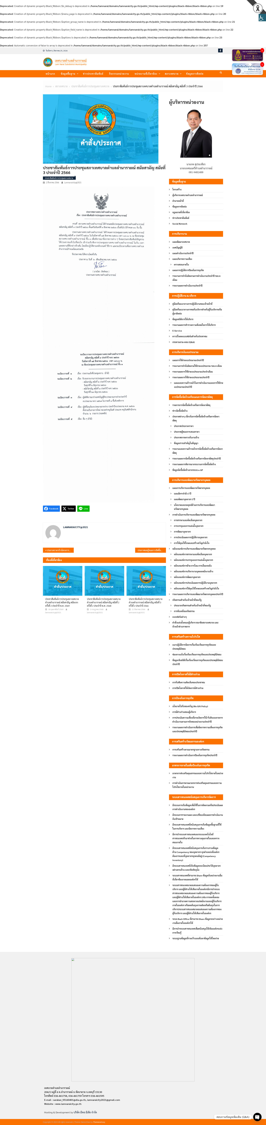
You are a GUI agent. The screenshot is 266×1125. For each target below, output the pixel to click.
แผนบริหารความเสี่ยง (182, 259)
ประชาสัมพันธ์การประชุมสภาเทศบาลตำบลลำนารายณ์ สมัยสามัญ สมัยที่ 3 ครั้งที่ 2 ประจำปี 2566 (145, 602)
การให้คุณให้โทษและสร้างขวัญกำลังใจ (191, 543)
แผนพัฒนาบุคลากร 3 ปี (184, 499)
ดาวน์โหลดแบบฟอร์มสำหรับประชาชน (189, 336)
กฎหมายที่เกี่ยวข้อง (181, 212)
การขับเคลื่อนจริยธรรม (184, 611)
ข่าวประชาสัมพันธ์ (93, 73)
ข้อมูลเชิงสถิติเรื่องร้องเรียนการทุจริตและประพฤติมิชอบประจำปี (197, 662)
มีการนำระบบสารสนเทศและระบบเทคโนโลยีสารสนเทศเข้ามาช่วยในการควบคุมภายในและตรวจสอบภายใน (195, 838)
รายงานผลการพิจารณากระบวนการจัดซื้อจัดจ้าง (194, 464)
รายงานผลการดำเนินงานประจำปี (187, 285)
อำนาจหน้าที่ (178, 200)
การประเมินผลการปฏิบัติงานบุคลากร (190, 537)
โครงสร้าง (176, 189)
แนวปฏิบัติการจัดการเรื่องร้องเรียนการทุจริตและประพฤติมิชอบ (194, 646)
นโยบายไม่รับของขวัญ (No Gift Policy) (190, 706)
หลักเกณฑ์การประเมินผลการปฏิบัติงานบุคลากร (195, 582)
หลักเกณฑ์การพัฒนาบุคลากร (187, 577)
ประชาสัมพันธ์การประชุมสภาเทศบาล (59, 178)
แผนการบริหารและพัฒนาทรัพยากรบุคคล (191, 488)
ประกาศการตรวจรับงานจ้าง (186, 437)
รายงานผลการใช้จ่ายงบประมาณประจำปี (190, 377)
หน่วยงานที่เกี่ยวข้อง (146, 73)
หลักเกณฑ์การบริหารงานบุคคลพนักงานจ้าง (193, 571)
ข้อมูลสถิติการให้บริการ (182, 319)
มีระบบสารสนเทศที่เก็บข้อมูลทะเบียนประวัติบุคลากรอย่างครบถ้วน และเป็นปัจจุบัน (196, 867)
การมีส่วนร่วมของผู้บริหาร (184, 712)
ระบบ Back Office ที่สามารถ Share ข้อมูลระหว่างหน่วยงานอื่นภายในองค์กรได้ (197, 921)
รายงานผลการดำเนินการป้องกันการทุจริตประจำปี (194, 755)
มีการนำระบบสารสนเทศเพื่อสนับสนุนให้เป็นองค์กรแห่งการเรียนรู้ (197, 930)
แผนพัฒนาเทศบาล (181, 241)
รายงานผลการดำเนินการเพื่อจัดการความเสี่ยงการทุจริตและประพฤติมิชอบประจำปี (197, 729)
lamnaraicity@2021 (72, 182)
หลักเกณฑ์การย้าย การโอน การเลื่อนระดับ (193, 565)
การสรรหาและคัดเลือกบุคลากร (188, 520)
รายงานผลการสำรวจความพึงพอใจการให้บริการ (194, 325)
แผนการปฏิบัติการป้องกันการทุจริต (188, 270)
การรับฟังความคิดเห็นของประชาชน (188, 682)
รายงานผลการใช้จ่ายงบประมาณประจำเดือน (192, 371)
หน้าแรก (50, 73)
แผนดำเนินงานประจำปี (182, 253)
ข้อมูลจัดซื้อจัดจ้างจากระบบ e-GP (187, 470)
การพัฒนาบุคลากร (182, 531)
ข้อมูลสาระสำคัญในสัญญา (186, 443)
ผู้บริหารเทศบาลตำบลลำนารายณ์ (187, 195)
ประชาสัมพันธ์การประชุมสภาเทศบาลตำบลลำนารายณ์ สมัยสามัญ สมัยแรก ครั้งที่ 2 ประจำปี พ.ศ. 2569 (62, 602)
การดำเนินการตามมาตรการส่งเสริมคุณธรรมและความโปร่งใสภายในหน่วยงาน (197, 785)
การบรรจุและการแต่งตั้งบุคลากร (188, 526)
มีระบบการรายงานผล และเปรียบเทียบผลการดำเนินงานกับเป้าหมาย (197, 817)
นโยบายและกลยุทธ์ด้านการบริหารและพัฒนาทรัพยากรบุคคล (194, 507)
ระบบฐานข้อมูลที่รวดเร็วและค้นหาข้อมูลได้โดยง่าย (195, 938)
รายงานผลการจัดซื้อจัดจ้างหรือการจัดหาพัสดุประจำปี (196, 458)
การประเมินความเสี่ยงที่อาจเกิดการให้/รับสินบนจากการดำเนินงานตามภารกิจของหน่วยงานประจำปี (197, 719)
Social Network (179, 223)
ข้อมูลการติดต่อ (195, 73)
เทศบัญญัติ (177, 247)
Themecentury (99, 1122)
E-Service (177, 330)
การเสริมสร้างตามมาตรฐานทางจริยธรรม (191, 749)
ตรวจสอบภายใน (181, 264)
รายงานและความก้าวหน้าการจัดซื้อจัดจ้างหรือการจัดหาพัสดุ (197, 450)
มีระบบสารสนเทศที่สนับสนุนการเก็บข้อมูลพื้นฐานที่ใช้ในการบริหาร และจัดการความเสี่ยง (196, 826)
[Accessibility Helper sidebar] (262, 17)
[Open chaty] (257, 1117)
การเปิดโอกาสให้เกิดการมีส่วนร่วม (187, 688)
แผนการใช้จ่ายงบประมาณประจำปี (188, 360)
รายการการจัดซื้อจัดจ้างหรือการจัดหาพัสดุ (191, 405)
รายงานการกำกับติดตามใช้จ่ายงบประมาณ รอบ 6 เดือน (197, 366)
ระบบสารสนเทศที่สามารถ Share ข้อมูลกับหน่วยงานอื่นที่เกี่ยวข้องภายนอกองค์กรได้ (197, 877)
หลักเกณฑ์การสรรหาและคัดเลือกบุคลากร (193, 554)
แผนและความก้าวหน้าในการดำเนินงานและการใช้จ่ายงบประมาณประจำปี (198, 384)
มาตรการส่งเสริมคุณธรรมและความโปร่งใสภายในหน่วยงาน (197, 775)
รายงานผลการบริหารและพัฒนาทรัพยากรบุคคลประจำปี (197, 594)
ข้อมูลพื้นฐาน (68, 73)
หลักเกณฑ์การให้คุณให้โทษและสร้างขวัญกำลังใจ (196, 588)
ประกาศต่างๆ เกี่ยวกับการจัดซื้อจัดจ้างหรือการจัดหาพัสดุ (195, 418)
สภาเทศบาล (172, 73)
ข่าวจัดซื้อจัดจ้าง (179, 410)
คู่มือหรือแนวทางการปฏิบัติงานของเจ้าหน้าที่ (192, 303)
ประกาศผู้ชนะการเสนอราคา (187, 431)
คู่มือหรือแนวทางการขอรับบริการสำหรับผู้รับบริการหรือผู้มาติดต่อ (197, 311)
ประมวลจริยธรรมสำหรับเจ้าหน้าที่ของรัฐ (192, 605)
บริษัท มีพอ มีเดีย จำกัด (85, 1112)
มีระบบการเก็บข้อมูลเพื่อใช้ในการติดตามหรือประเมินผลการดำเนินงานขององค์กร (197, 807)
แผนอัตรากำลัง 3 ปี (182, 493)
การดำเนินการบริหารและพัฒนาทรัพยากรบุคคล (193, 514)
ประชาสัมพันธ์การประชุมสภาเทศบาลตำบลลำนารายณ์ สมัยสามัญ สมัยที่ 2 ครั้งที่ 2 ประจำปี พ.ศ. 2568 (104, 602)
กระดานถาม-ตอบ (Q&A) (183, 342)
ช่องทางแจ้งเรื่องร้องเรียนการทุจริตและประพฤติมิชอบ (196, 654)
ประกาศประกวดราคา (183, 426)
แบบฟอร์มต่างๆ (179, 616)
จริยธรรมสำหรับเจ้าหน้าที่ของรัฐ (187, 599)
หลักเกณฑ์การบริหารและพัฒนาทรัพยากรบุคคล (194, 548)
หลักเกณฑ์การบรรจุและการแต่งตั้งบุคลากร (193, 560)
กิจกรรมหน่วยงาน (119, 73)
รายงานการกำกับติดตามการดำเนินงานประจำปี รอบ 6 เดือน (196, 278)
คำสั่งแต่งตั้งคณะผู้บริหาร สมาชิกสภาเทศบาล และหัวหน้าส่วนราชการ (195, 624)
